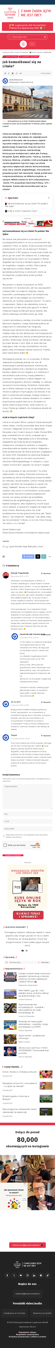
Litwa (40, 546)
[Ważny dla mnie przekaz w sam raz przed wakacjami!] (41, 1196)
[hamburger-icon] (32, 44)
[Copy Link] (16, 73)
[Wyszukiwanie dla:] (23, 962)
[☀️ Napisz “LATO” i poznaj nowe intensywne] (14, 1169)
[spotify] (29, 951)
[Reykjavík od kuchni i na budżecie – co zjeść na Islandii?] (46, 1086)
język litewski (15, 546)
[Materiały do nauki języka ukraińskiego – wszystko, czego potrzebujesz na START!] (10, 1025)
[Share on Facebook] (8, 73)
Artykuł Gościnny (25, 999)
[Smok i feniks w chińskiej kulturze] (46, 1074)
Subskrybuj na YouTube (14, 1313)
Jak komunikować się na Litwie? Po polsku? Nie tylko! (26, 204)
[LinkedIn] (34, 1275)
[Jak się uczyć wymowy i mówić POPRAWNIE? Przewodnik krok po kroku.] (10, 1051)
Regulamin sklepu (27, 1332)
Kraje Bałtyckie (30, 546)
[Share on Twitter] (12, 73)
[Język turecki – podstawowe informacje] (10, 1039)
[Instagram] (26, 951)
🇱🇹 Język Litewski (10, 56)
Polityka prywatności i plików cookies (27, 1337)
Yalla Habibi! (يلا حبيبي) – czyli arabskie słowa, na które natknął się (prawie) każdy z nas (33, 993)
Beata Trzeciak (24, 1042)
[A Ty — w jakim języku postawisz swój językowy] (14, 1196)
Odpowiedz (47, 573)
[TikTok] (47, 1275)
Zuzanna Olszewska (26, 1016)
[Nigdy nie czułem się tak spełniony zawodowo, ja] (41, 1169)
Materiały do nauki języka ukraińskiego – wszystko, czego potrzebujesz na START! (33, 1024)
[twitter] (14, 1275)
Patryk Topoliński (25, 1030)
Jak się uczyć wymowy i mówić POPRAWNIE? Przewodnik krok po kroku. (34, 1050)
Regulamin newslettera (27, 1334)
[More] (20, 73)
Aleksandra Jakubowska (28, 985)
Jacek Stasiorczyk (16, 79)
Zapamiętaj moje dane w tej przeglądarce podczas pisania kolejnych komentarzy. (27, 836)
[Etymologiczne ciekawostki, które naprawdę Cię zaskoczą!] (46, 1112)
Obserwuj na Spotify (42, 1313)
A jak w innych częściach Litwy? (22, 211)
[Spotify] (40, 1275)
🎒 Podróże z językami (29, 56)
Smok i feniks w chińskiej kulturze (20, 1072)
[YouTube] (22, 951)
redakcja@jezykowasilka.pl (27, 1294)
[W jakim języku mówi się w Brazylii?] (46, 1099)
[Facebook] (7, 1275)
